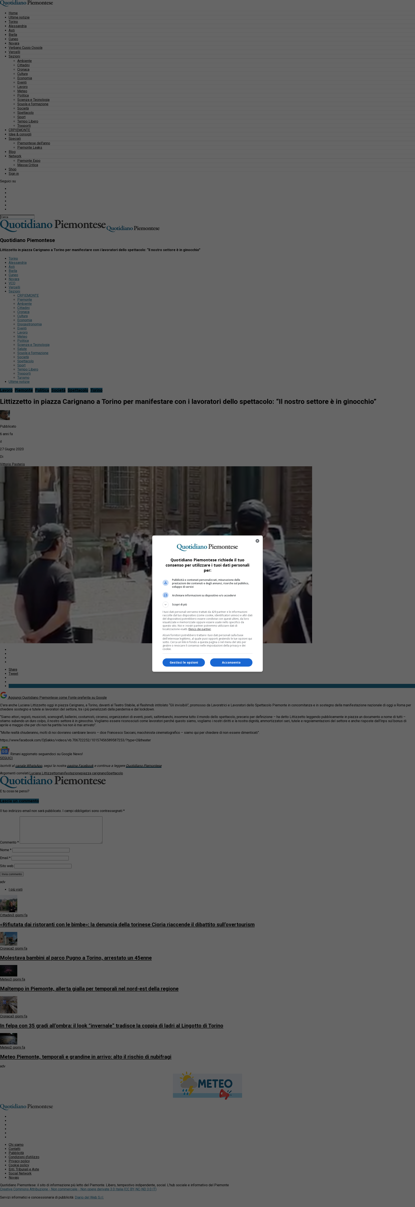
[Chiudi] (257, 541)
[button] (207, 605)
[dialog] (207, 603)
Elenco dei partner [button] (199, 629)
